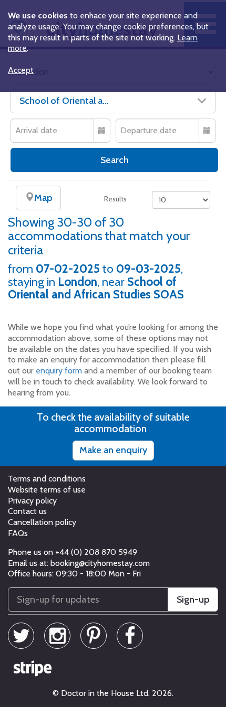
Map (43, 197)
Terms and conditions (47, 479)
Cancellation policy (42, 522)
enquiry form (59, 371)
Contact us (27, 511)
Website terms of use (47, 490)
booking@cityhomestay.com (100, 563)
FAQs (18, 533)
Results (115, 199)
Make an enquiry (113, 450)
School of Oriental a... (64, 100)
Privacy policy (32, 501)
